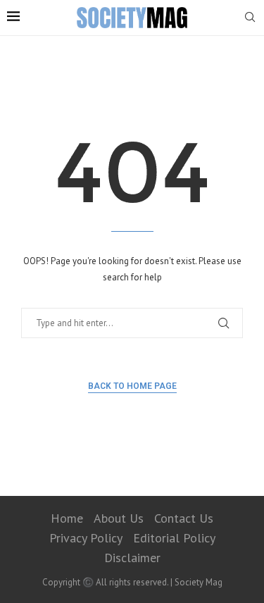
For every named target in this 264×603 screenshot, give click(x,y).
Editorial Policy (174, 538)
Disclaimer (132, 557)
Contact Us (183, 518)
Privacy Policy (85, 538)
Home (67, 518)
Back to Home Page (132, 386)
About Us (119, 518)
